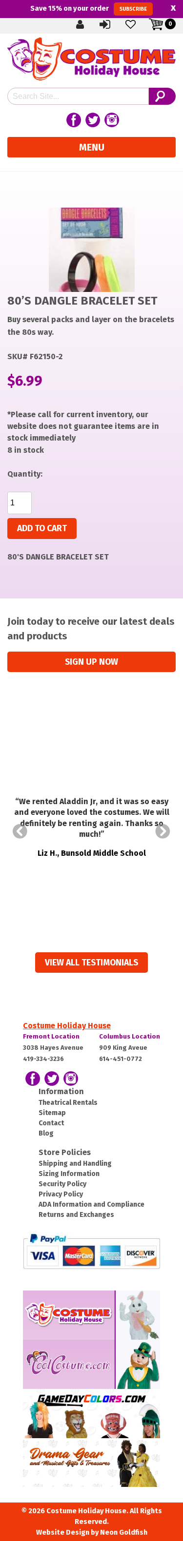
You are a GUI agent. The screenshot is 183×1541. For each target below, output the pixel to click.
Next (163, 831)
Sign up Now (91, 662)
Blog (46, 1133)
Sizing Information (69, 1174)
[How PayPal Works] (91, 1250)
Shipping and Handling (75, 1163)
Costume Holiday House (67, 1025)
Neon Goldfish (123, 1532)
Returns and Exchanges (76, 1215)
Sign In (113, 23)
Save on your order (88, 8)
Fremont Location (51, 1036)
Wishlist (138, 23)
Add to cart (42, 528)
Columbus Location (129, 1036)
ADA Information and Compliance (91, 1204)
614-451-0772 (120, 1058)
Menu (91, 147)
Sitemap (52, 1113)
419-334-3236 (43, 1058)
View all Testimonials (91, 963)
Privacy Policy (61, 1194)
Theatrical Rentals (68, 1102)
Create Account (87, 23)
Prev (20, 831)
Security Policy (62, 1184)
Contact (51, 1123)
